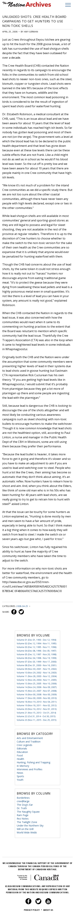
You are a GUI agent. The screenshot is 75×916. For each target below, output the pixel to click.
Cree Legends (24, 745)
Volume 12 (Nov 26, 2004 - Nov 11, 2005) (37, 679)
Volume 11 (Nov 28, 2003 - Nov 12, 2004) (37, 676)
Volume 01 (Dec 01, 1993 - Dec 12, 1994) (36, 639)
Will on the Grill (25, 829)
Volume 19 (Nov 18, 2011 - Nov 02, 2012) (37, 705)
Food (20, 755)
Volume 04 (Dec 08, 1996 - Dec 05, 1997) (36, 650)
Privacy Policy (33, 909)
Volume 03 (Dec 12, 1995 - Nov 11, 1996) (36, 647)
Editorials (22, 748)
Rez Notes (23, 818)
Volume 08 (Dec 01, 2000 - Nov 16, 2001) (36, 665)
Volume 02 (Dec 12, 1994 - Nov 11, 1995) (36, 643)
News (20, 772)
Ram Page (22, 815)
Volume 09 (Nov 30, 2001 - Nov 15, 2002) (37, 669)
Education (22, 752)
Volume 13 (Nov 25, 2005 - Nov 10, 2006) (37, 683)
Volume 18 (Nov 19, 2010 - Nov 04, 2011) (37, 701)
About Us (48, 909)
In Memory (23, 765)
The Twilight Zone (27, 822)
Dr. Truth (22, 808)
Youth (20, 779)
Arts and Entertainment (30, 738)
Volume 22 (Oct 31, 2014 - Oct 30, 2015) (36, 716)
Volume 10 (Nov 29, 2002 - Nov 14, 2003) (37, 672)
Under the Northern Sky (30, 825)
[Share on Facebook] (13, 611)
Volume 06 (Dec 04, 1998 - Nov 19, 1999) (36, 658)
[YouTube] (48, 903)
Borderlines (23, 797)
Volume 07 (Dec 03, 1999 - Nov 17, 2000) (36, 661)
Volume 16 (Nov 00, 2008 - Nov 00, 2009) (37, 694)
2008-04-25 (22, 606)
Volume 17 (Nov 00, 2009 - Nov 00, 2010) (37, 698)
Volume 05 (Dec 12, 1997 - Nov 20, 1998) (36, 654)
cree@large (23, 801)
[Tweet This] (20, 611)
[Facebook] (28, 903)
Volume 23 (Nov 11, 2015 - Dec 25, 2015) (36, 720)
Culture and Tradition (28, 741)
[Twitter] (38, 903)
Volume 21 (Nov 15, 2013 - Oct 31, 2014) (36, 712)
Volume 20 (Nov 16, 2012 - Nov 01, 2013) (37, 709)
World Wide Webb (27, 832)
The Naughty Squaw (28, 811)
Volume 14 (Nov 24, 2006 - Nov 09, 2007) (37, 687)
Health (20, 759)
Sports (20, 776)
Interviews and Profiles (29, 769)
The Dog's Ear (25, 804)
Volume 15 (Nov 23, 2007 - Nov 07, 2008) (37, 690)
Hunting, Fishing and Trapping (33, 762)
